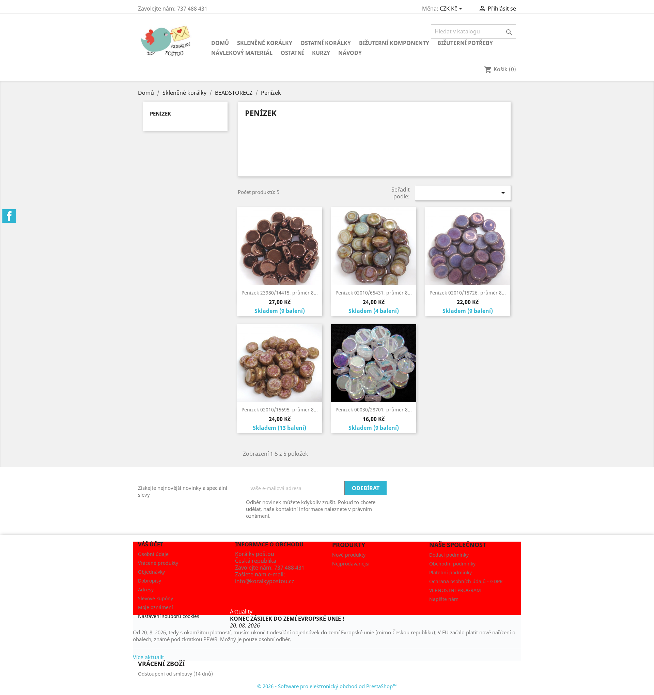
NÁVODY (350, 53)
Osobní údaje (153, 554)
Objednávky (151, 572)
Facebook (9, 216)
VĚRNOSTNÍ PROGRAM (455, 590)
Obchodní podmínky (452, 563)
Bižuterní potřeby (465, 43)
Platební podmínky (450, 572)
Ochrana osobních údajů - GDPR (466, 581)
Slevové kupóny (155, 598)
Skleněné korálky (264, 43)
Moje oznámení (155, 607)
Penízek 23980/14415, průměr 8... (280, 292)
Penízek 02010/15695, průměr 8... (280, 409)
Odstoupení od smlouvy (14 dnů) (175, 673)
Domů (220, 43)
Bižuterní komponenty (394, 43)
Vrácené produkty (158, 563)
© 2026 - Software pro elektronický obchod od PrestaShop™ (327, 686)
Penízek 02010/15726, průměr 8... (468, 292)
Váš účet (150, 544)
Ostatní (292, 53)
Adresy (146, 589)
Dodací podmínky (449, 555)
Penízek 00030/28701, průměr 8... (374, 409)
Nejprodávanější (351, 563)
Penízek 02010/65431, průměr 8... (374, 292)
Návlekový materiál (241, 53)
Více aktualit (148, 657)
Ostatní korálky (325, 43)
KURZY (321, 53)
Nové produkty (348, 555)
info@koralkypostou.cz (264, 581)
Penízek (160, 113)
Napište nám (443, 599)
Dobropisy (149, 580)
